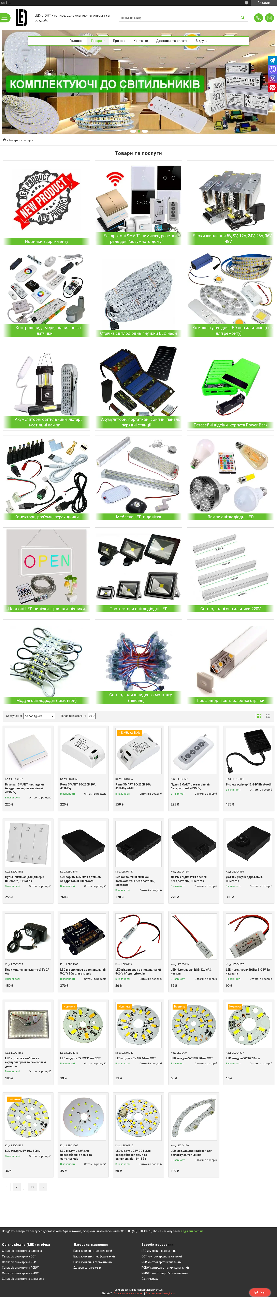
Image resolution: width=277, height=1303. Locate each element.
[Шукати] (243, 18)
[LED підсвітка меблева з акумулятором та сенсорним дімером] (28, 1025)
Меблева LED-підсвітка (138, 516)
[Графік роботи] (269, 17)
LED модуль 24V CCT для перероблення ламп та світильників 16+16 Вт (133, 1154)
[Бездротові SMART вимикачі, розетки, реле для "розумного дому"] (138, 203)
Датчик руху (150, 1278)
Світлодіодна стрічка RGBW (20, 1267)
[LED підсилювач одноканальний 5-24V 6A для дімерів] (138, 936)
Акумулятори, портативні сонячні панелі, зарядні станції (140, 422)
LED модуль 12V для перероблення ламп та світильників (76, 1154)
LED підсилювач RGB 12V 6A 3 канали (191, 971)
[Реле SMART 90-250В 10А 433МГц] (83, 751)
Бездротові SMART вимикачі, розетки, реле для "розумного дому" (140, 238)
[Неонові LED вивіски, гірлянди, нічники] (46, 570)
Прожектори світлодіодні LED (138, 608)
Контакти (140, 41)
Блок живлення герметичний (92, 1262)
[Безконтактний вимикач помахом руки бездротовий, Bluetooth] (138, 844)
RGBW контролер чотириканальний (165, 1267)
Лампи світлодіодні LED (230, 516)
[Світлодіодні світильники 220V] (230, 570)
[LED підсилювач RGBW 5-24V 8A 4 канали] (249, 936)
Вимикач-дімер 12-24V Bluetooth (249, 784)
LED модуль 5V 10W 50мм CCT (192, 1058)
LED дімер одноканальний (159, 1250)
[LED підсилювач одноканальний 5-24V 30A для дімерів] (83, 936)
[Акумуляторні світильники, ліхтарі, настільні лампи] (46, 387)
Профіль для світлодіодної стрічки (230, 700)
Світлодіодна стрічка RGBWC (21, 1273)
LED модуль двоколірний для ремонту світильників (191, 1152)
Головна (76, 41)
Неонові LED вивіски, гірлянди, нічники (46, 608)
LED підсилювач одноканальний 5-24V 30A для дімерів (83, 971)
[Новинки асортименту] (46, 203)
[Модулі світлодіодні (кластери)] (46, 662)
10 (32, 1187)
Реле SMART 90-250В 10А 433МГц (78, 786)
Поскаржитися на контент (129, 1293)
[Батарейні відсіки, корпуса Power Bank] (230, 387)
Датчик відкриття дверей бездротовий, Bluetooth (189, 879)
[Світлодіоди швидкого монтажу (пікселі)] (138, 662)
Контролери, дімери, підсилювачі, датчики (49, 330)
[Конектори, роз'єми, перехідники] (46, 479)
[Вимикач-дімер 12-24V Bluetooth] (249, 751)
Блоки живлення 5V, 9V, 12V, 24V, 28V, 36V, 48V (232, 238)
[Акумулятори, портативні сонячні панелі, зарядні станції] (138, 387)
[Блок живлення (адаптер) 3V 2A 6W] (28, 936)
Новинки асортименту (46, 241)
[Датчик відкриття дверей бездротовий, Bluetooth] (194, 844)
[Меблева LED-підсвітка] (138, 479)
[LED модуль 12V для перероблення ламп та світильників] (83, 1118)
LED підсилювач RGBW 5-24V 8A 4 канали (248, 971)
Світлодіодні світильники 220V (230, 608)
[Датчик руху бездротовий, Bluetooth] (249, 844)
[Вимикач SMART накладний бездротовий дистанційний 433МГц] (28, 751)
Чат (263, 1292)
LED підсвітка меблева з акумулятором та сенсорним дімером (25, 1062)
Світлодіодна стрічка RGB (19, 1262)
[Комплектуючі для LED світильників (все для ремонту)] (230, 295)
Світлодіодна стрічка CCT (19, 1256)
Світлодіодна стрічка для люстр (23, 1278)
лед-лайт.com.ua (192, 1231)
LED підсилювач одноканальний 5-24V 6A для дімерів (138, 971)
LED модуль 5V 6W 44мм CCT (135, 1058)
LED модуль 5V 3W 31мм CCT (80, 1058)
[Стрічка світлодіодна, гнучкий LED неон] (138, 295)
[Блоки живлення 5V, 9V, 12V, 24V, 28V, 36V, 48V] (230, 203)
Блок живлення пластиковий (92, 1250)
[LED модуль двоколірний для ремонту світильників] (194, 1118)
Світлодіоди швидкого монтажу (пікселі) (140, 697)
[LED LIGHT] (21, 18)
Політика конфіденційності (160, 1293)
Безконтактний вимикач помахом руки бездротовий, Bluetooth (135, 880)
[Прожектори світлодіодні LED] (138, 570)
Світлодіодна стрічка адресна (22, 1250)
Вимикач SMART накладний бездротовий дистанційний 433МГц (24, 788)
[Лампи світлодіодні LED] (230, 479)
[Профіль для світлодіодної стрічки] (230, 662)
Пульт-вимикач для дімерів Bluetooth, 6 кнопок (24, 879)
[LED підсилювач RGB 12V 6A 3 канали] (194, 936)
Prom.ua (158, 1289)
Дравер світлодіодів (87, 1267)
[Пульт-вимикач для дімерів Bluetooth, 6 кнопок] (28, 844)
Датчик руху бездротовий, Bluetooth (244, 879)
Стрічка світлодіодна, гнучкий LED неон (138, 333)
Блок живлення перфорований (94, 1256)
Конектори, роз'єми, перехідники (46, 516)
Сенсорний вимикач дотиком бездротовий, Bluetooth (80, 879)
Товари (96, 41)
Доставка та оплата (172, 41)
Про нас (119, 41)
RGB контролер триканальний (161, 1262)
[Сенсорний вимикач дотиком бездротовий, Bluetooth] (83, 844)
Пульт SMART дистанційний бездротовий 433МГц (190, 786)
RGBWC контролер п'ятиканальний (165, 1273)
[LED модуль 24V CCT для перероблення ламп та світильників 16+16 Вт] (138, 1118)
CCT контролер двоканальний (162, 1256)
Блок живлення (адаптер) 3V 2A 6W (27, 971)
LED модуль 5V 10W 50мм (23, 1150)
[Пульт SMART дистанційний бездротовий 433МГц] (194, 751)
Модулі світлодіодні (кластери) (46, 700)
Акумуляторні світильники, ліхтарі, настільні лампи (48, 422)
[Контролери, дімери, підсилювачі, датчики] (46, 295)
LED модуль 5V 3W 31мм (243, 1058)
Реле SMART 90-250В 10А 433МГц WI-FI (133, 786)
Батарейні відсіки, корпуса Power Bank (230, 425)
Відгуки (201, 41)
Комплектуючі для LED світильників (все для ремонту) (232, 330)
